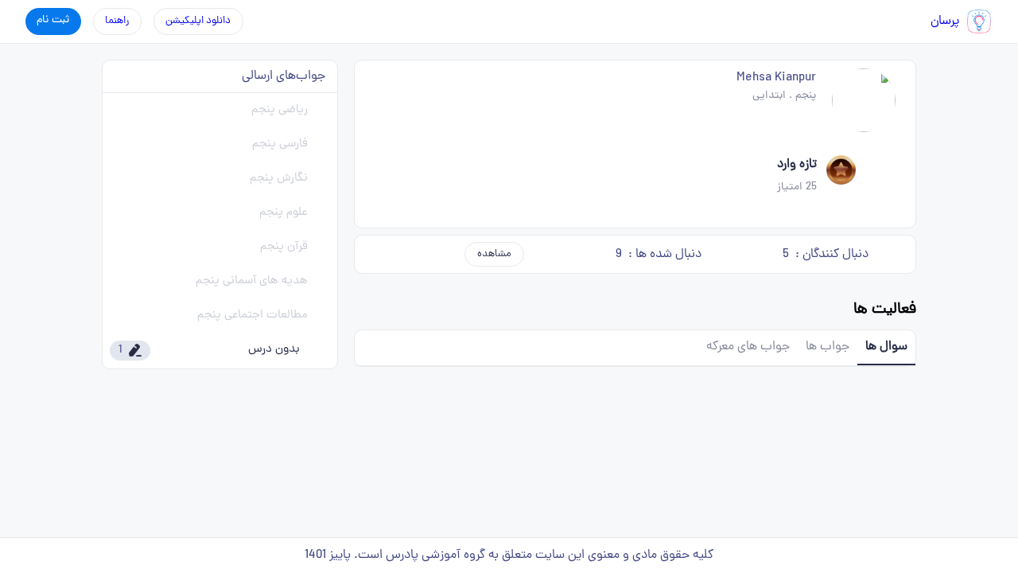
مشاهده (494, 254)
